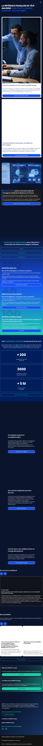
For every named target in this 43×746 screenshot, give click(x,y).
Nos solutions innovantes (21, 307)
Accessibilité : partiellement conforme (11, 740)
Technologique (21, 253)
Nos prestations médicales (21, 284)
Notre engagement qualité (21, 562)
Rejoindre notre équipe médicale (21, 95)
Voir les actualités (21, 659)
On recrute (21, 674)
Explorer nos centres (21, 508)
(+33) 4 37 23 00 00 (9, 714)
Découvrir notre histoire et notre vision (21, 203)
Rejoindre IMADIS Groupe (8, 722)
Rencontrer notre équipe (21, 451)
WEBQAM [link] (29, 744)
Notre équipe (21, 330)
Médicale (21, 248)
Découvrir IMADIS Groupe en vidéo (21, 173)
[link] (3, 729)
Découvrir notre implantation (21, 394)
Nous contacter (21, 688)
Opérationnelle (21, 257)
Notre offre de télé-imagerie (21, 155)
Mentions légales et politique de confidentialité (13, 736)
